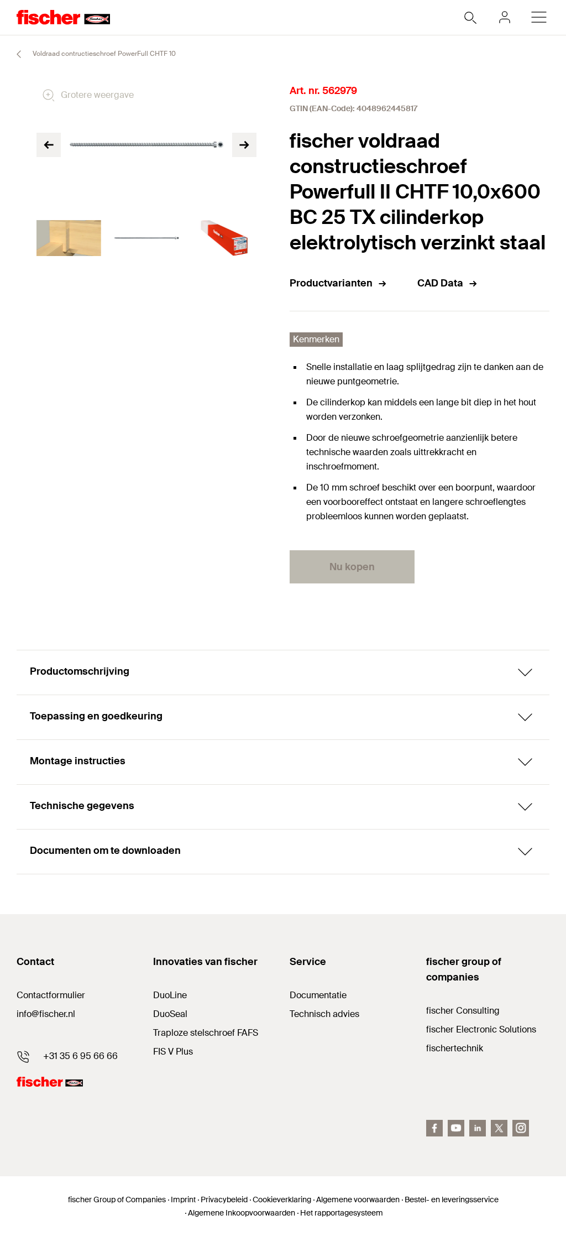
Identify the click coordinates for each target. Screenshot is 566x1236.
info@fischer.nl (46, 1014)
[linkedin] (477, 1128)
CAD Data (440, 283)
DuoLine (170, 995)
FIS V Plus (173, 1051)
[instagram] (520, 1128)
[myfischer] (504, 17)
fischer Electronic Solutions (481, 1029)
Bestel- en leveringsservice (452, 1199)
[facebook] (434, 1128)
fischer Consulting (463, 1010)
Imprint (183, 1199)
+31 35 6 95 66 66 (80, 1056)
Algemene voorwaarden (358, 1199)
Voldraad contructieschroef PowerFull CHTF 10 (103, 53)
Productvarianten (331, 283)
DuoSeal (170, 1014)
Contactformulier (51, 995)
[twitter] (499, 1128)
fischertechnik (454, 1048)
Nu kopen (352, 566)
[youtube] (456, 1128)
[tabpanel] (68, 238)
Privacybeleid (224, 1199)
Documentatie (318, 995)
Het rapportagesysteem (341, 1213)
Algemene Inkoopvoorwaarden (241, 1213)
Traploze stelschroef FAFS (205, 1033)
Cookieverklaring (282, 1199)
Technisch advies (324, 1014)
